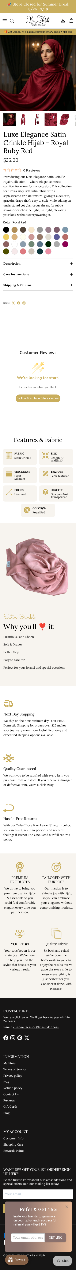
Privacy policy (12, 1076)
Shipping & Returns (17, 285)
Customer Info (13, 1138)
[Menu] (4, 20)
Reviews (9, 1100)
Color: (14, 222)
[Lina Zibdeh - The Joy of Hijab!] (38, 20)
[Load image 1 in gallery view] (38, 73)
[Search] (14, 20)
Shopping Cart (13, 1144)
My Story (9, 1063)
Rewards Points (13, 1151)
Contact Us (11, 1094)
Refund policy (12, 1088)
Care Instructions (16, 274)
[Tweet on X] (13, 303)
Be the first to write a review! (38, 398)
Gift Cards (10, 1106)
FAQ (6, 1082)
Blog (6, 1113)
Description (11, 263)
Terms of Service (15, 1069)
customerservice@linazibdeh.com (36, 1027)
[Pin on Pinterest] (24, 303)
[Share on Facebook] (18, 303)
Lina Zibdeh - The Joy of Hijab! (29, 1255)
